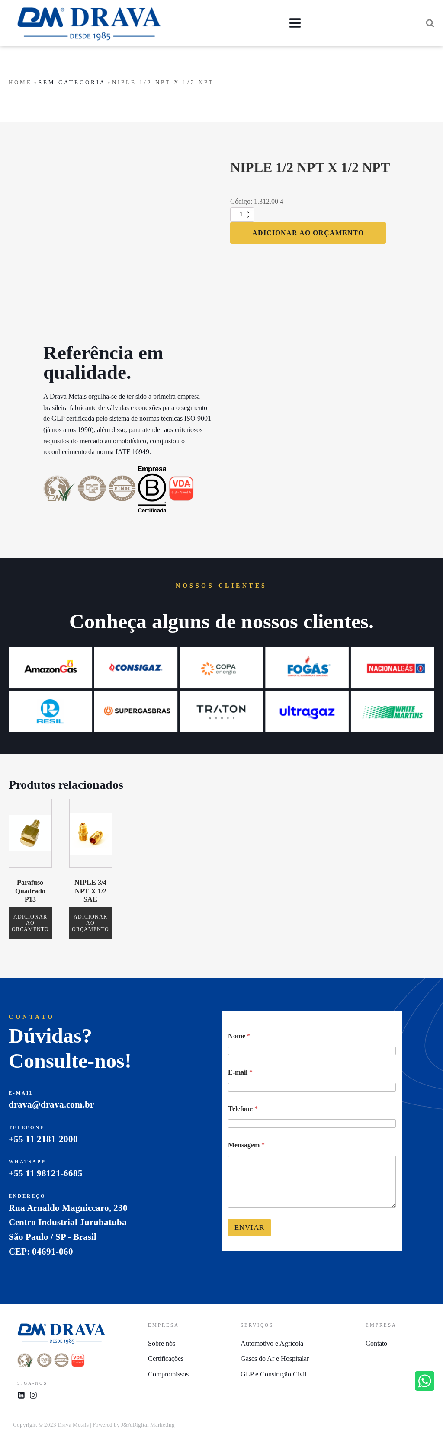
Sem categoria (72, 82)
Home (20, 82)
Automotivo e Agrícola (272, 1343)
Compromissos (168, 1374)
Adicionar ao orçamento (308, 233)
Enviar (249, 1227)
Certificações (165, 1358)
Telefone (243, 1108)
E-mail (240, 1072)
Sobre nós (161, 1343)
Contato (376, 1343)
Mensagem (246, 1145)
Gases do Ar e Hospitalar (275, 1358)
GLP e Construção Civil (273, 1374)
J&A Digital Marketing (148, 1424)
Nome (239, 1036)
